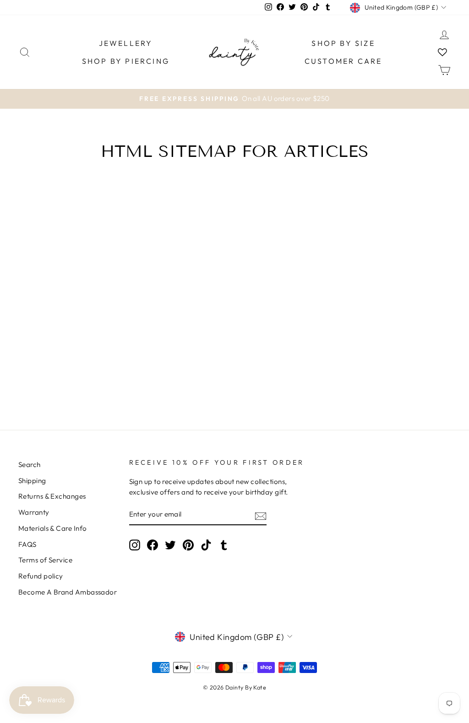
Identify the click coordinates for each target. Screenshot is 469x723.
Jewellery (126, 43)
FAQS (27, 544)
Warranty (33, 512)
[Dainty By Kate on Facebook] (152, 544)
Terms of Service (45, 560)
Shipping (32, 480)
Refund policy (40, 576)
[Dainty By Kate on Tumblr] (223, 544)
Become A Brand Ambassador (67, 592)
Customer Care (343, 61)
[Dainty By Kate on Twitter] (170, 544)
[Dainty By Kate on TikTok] (206, 544)
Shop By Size (343, 43)
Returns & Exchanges (52, 496)
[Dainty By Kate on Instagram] (134, 544)
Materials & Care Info (52, 528)
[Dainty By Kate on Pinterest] (188, 544)
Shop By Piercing (125, 61)
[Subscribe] (261, 515)
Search (29, 464)
